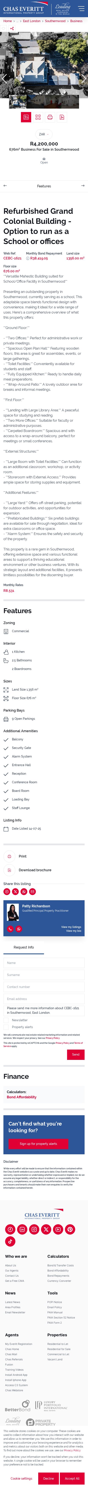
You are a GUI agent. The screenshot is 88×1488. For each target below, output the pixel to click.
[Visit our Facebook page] (10, 1229)
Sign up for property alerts (38, 1144)
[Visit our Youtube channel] (58, 1229)
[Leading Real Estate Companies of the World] (62, 9)
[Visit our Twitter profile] (46, 1229)
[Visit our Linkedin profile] (22, 1229)
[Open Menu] (81, 8)
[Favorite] (3, 28)
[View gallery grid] (38, 117)
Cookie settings (21, 1478)
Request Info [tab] (24, 947)
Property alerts (22, 1027)
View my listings (71, 927)
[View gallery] (26, 117)
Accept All (72, 1478)
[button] (4, 79)
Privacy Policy (53, 1038)
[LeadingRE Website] (13, 1423)
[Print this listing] (50, 117)
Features (44, 186)
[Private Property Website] (41, 1422)
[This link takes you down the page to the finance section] (27, 258)
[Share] (12, 28)
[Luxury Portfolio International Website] (51, 1406)
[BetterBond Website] (17, 1405)
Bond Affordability (22, 1097)
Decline (48, 1478)
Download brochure (35, 870)
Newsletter (20, 1020)
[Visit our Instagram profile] (34, 1229)
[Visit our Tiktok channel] (10, 1241)
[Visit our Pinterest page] (70, 1229)
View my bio (73, 930)
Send (75, 1054)
